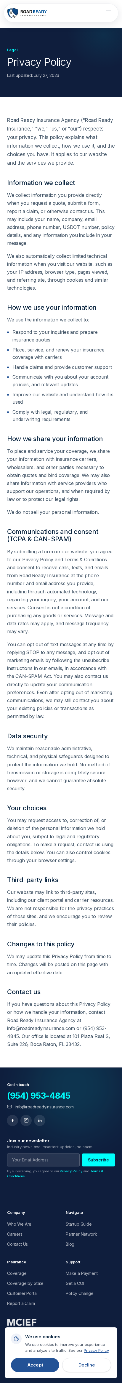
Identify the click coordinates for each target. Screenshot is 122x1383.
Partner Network (81, 1234)
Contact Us (17, 1244)
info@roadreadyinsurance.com (44, 1106)
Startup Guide (79, 1224)
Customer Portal (22, 1293)
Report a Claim (21, 1303)
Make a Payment (82, 1273)
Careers (15, 1234)
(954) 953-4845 (38, 1096)
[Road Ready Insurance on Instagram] (26, 1120)
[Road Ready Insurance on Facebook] (12, 1120)
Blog (70, 1244)
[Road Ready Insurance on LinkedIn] (39, 1120)
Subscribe (98, 1159)
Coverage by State (25, 1283)
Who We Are (19, 1224)
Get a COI (75, 1283)
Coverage (17, 1273)
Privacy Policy (71, 1171)
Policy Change (80, 1293)
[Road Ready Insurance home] (27, 13)
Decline (86, 1365)
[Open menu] (109, 13)
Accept (35, 1365)
